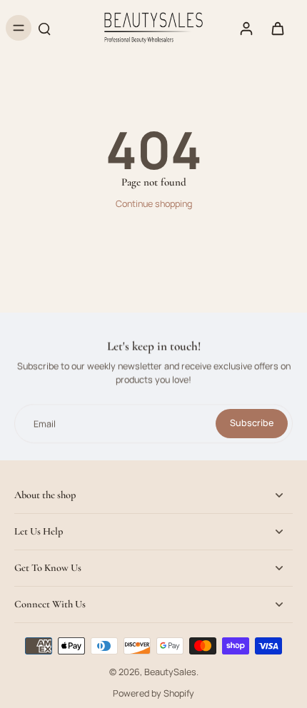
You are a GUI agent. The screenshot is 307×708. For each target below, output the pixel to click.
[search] (44, 28)
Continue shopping (154, 204)
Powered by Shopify (153, 693)
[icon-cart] (277, 28)
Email (45, 424)
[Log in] (245, 27)
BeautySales (170, 672)
